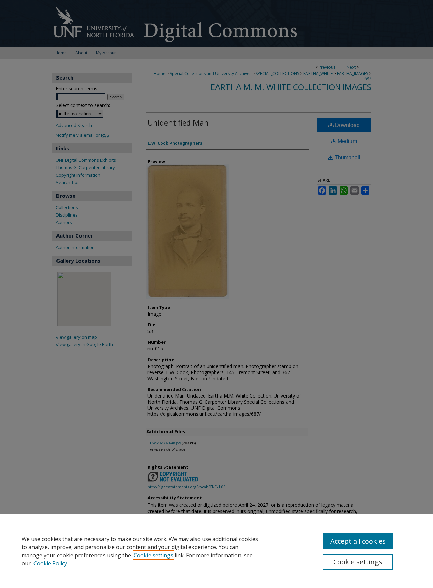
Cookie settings (153, 555)
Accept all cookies (358, 541)
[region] (216, 551)
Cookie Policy (50, 563)
